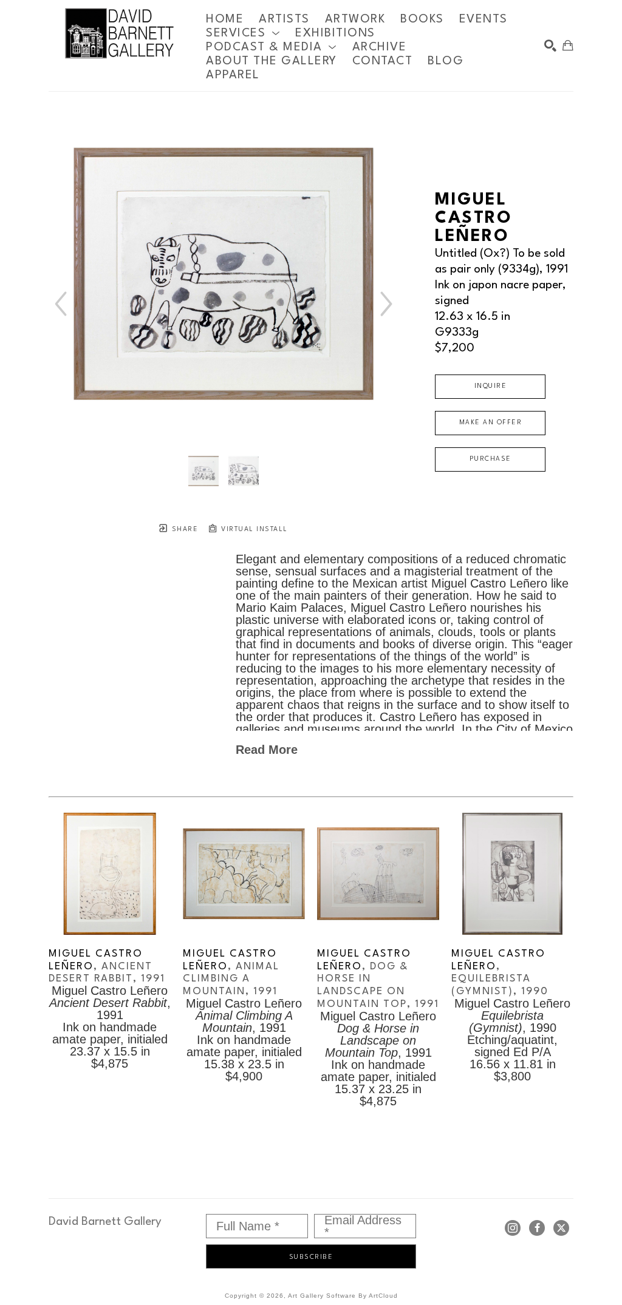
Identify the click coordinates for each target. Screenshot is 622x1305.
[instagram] (513, 1228)
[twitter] (561, 1228)
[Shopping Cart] (567, 45)
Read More (267, 749)
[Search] (550, 45)
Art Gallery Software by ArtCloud (343, 1295)
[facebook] (537, 1228)
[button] (243, 33)
